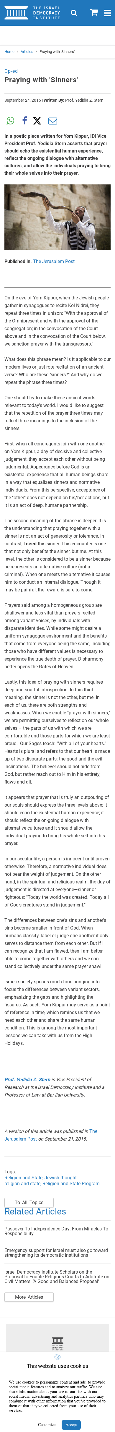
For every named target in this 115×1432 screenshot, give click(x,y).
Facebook (24, 121)
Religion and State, (23, 1177)
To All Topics (29, 1202)
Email (53, 121)
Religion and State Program (71, 1183)
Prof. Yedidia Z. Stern (84, 100)
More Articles (29, 1297)
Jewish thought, (62, 1177)
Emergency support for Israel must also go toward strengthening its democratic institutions (56, 1253)
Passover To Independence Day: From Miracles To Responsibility (56, 1231)
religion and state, (22, 1183)
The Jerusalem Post (54, 261)
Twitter (39, 121)
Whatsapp (10, 121)
